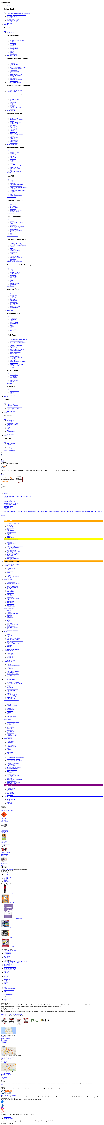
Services (6, 396)
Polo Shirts (12, 105)
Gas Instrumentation (11, 197)
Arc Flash (12, 270)
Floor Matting (13, 125)
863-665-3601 (4, 1042)
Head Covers (13, 277)
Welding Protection (14, 283)
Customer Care (7, 496)
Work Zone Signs (14, 260)
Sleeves (11, 280)
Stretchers (12, 193)
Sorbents (12, 51)
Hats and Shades (14, 229)
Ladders (12, 130)
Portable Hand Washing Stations (17, 190)
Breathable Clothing (14, 64)
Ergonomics (13, 296)
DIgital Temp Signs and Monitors (18, 67)
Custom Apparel (11, 404)
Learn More (4, 1095)
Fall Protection (13, 299)
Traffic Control (13, 54)
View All (6, 957)
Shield (5, 880)
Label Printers (13, 157)
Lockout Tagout (13, 132)
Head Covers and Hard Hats (16, 72)
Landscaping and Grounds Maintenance (16, 15)
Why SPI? (6, 976)
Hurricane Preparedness (12, 236)
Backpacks (12, 63)
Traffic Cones (13, 259)
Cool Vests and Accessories (16, 222)
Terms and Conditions (9, 1118)
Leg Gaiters (12, 49)
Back (5, 12)
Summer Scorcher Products (13, 55)
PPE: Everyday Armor (12, 16)
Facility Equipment (11, 110)
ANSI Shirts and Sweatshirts (17, 40)
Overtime (6, 878)
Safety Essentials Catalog (13, 20)
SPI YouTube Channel (12, 425)
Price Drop (9, 383)
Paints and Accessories (15, 350)
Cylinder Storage (14, 118)
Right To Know (13, 164)
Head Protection (14, 304)
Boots (11, 248)
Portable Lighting (14, 353)
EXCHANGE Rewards (12, 405)
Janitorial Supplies (14, 127)
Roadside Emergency (15, 256)
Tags (11, 170)
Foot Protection (13, 302)
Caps (11, 100)
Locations (9, 444)
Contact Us (6, 435)
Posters (11, 161)
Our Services (7, 977)
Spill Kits (12, 52)
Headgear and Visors (15, 306)
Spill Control (13, 138)
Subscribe (3, 1084)
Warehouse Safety (14, 141)
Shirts (11, 325)
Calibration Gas (13, 204)
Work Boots (13, 330)
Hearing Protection (14, 48)
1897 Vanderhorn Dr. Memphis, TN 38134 (6, 1074)
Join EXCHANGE (11, 1095)
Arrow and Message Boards (16, 341)
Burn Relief (12, 182)
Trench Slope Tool (14, 365)
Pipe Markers (13, 159)
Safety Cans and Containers (16, 134)
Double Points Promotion (16, 90)
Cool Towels (13, 43)
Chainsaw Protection (15, 272)
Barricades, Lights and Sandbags (18, 245)
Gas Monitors (13, 209)
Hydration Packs (14, 232)
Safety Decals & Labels (15, 165)
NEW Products (10, 367)
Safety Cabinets (13, 133)
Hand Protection (14, 47)
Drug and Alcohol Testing (16, 186)
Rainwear (12, 254)
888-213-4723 (4, 1077)
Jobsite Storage (13, 129)
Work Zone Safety (11, 411)
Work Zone (9, 23)
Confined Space (13, 295)
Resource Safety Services (13, 19)
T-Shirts (12, 106)
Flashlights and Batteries (15, 123)
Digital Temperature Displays (17, 226)
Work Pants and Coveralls (16, 107)
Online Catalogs (7, 5)
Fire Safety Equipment (15, 122)
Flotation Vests (13, 300)
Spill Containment (14, 137)
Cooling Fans (13, 225)
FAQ (8, 432)
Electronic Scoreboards (15, 154)
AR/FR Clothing (14, 322)
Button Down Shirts (14, 99)
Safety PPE (12, 393)
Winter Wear (13, 284)
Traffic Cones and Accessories (17, 364)
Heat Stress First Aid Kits (16, 230)
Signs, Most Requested (15, 168)
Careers (8, 446)
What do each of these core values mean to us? (12, 1014)
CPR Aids (12, 183)
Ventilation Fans (14, 81)
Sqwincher (6, 881)
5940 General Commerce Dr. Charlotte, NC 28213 (8, 1057)
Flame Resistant (13, 276)
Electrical (12, 121)
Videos (8, 427)
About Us (9, 447)
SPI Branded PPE (11, 32)
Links (8, 428)
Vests (11, 281)
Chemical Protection (14, 273)
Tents (11, 233)
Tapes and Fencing (14, 363)
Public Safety (10, 17)
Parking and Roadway (15, 352)
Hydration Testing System (16, 74)
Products (6, 24)
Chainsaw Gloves (14, 375)
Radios (11, 253)
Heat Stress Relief (11, 213)
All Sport (6, 874)
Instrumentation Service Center (14, 407)
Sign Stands (12, 360)
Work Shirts (12, 109)
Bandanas (12, 221)
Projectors (12, 163)
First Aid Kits (13, 188)
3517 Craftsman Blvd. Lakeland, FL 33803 (6, 1037)
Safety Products (10, 286)
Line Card (9, 421)
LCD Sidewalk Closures (16, 348)
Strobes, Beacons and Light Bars (18, 361)
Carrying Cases (13, 206)
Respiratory (12, 309)
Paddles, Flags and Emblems (17, 349)
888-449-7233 (4, 1061)
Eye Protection (13, 44)
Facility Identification (12, 144)
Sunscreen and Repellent (16, 79)
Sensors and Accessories (15, 210)
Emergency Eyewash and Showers (18, 187)
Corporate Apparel (11, 91)
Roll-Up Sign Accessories (16, 359)
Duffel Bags (13, 102)
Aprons (11, 269)
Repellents (12, 191)
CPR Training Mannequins (16, 184)
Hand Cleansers (13, 126)
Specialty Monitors (14, 211)
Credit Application (11, 431)
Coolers (11, 66)
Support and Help (11, 443)
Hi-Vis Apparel (13, 346)
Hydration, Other (8, 877)
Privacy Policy (10, 434)
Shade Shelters (13, 78)
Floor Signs (12, 156)
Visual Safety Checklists (15, 171)
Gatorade (6, 875)
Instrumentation (7, 979)
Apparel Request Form (12, 423)
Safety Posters (13, 77)
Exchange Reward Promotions (14, 82)
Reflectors (12, 354)
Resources (6, 412)
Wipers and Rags (14, 143)
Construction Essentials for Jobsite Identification (18, 13)
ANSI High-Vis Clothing (16, 243)
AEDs (11, 180)
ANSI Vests (12, 41)
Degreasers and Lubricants (16, 119)
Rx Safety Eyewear (11, 409)
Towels (11, 234)
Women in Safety (11, 310)
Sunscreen (12, 194)
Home (2, 869)
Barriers (12, 246)
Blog (8, 430)
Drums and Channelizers (16, 345)
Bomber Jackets (13, 318)
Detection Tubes (14, 207)
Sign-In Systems (14, 167)
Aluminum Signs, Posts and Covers (18, 339)
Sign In (2, 471)
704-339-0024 (4, 1062)
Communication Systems (16, 293)
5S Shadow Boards (14, 152)
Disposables (13, 275)
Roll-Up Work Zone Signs (16, 357)
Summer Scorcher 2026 (12, 21)
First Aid (12, 45)
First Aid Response (14, 71)
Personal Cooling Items (15, 75)
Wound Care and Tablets (16, 195)
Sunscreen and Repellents (16, 257)
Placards (12, 160)
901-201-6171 (4, 1078)
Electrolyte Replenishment (16, 68)
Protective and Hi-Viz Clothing (14, 261)
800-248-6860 (4, 1041)
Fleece (11, 103)
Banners (12, 153)
